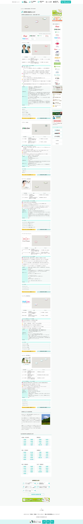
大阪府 (47, 454)
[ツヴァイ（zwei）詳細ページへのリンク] (57, 29)
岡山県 (25, 468)
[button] (26, 27)
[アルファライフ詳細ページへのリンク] (57, 52)
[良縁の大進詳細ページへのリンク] (57, 80)
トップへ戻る (41, 510)
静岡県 (32, 457)
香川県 (25, 471)
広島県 (32, 468)
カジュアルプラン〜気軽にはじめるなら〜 (28, 222)
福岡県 (40, 466)
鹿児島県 (40, 471)
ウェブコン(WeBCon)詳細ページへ (29, 351)
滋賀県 (47, 452)
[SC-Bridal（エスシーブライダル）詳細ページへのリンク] (57, 66)
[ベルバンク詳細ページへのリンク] (57, 57)
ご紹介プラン (24, 170)
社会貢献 (57, 140)
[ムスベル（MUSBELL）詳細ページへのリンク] (57, 40)
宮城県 (32, 441)
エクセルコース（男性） (25, 345)
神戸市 (47, 457)
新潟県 (25, 452)
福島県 (25, 444)
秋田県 (25, 443)
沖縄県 (47, 471)
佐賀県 (47, 466)
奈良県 (47, 455)
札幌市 (32, 444)
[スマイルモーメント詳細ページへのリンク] (57, 60)
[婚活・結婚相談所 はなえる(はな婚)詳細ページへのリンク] (57, 63)
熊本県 (47, 468)
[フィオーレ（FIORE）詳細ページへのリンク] (57, 55)
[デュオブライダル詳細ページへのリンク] (57, 75)
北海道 (25, 439)
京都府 (40, 454)
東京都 (47, 443)
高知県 (25, 473)
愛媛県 (32, 471)
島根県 (32, 466)
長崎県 (40, 468)
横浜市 (47, 444)
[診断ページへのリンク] (57, 21)
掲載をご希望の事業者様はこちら (50, 514)
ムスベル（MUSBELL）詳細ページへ (29, 407)
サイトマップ (57, 514)
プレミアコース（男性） (25, 347)
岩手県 (25, 441)
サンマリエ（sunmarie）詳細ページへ (28, 229)
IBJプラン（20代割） (25, 112)
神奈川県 (40, 444)
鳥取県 (25, 466)
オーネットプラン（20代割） (26, 114)
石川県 (25, 454)
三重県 (40, 452)
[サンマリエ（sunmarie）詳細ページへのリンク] (57, 32)
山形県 (32, 443)
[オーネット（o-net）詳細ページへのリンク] (57, 26)
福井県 (32, 454)
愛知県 (25, 459)
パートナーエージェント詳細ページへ (29, 291)
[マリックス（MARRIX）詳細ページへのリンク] (57, 46)
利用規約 (35, 514)
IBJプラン (23, 109)
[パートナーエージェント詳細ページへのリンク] (57, 35)
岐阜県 (25, 457)
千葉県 (40, 443)
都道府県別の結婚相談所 (35, 494)
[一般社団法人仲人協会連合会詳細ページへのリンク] (57, 78)
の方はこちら (44, 522)
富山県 (32, 452)
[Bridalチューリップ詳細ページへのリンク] (57, 83)
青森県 (32, 439)
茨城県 (40, 439)
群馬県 (40, 441)
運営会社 (57, 143)
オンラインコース (24, 286)
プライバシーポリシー (40, 514)
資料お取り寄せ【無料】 (43, 118)
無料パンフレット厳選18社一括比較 (37, 522)
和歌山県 (40, 457)
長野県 (32, 455)
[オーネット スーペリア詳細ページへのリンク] (57, 49)
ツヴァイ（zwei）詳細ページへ (28, 174)
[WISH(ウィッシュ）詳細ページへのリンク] (57, 69)
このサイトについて (26, 514)
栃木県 (47, 439)
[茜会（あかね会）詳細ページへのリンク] (57, 43)
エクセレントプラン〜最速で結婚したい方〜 (28, 227)
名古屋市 (31, 459)
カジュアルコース (24, 401)
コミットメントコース (25, 289)
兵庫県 (40, 455)
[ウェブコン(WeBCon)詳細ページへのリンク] (57, 37)
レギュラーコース (24, 403)
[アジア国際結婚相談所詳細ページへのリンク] (57, 72)
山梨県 (25, 455)
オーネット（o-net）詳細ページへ (28, 118)
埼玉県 (47, 441)
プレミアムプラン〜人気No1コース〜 (27, 225)
